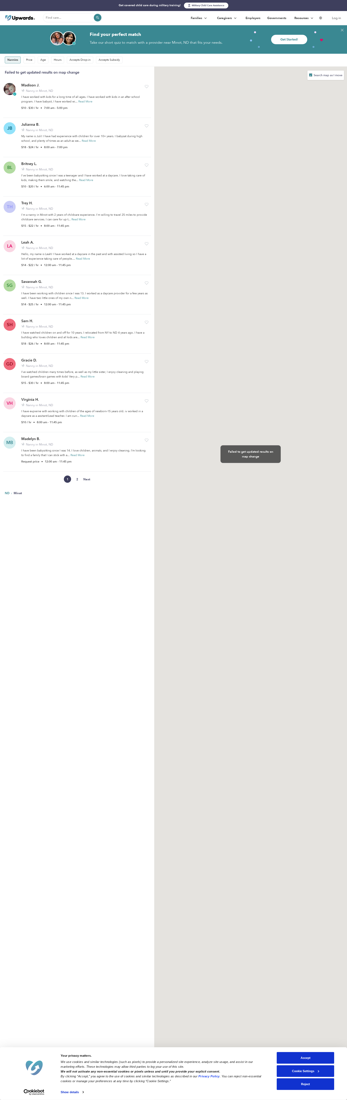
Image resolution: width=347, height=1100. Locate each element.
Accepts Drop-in (80, 60)
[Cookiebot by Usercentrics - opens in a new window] (34, 1092)
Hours (57, 60)
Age (43, 60)
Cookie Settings (303, 1071)
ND (7, 493)
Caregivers (225, 18)
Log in (336, 18)
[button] (146, 86)
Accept (305, 1058)
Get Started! (289, 39)
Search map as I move (327, 75)
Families (197, 18)
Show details (70, 1092)
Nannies (12, 60)
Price (29, 60)
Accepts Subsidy (109, 60)
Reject (305, 1084)
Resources (301, 18)
